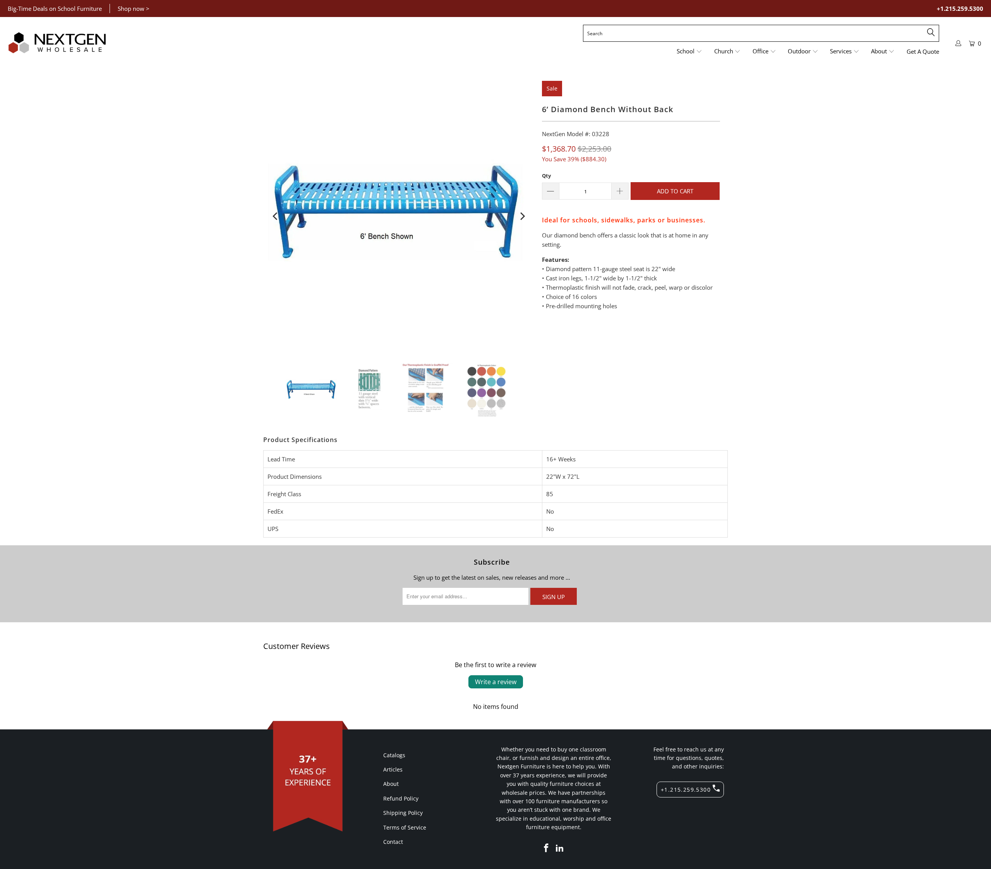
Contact (393, 841)
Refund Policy (400, 798)
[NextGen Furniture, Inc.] (57, 43)
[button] (689, 51)
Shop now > (133, 8)
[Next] (521, 216)
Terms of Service (404, 827)
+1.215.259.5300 (960, 8)
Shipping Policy (403, 812)
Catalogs (394, 755)
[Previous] (275, 216)
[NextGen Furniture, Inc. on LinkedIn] (560, 848)
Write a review (495, 682)
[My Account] (958, 43)
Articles (393, 769)
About (391, 783)
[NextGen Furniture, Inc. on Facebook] (546, 848)
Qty (546, 175)
